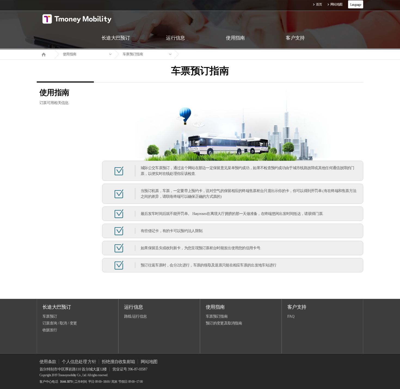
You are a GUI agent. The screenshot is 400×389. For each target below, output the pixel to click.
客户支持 (296, 307)
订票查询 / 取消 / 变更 (59, 323)
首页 (319, 4)
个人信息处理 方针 (79, 361)
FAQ (290, 316)
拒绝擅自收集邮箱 (118, 361)
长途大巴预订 (56, 307)
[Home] (46, 54)
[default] (204, 54)
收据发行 (49, 330)
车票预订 (49, 316)
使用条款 (47, 361)
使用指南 (69, 54)
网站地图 (336, 4)
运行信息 (133, 307)
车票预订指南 (133, 54)
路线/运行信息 (135, 316)
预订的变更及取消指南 (224, 323)
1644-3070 (66, 382)
